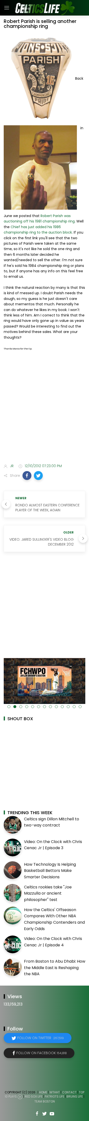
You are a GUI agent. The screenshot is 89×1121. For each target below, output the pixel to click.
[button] (26, 475)
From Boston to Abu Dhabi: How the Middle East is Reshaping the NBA (54, 967)
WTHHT (54, 1092)
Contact (69, 1092)
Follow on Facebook (41, 1052)
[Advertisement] (44, 411)
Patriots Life (54, 1097)
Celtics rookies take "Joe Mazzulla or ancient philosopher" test (48, 893)
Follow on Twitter (40, 1037)
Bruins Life (75, 1097)
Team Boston (44, 1101)
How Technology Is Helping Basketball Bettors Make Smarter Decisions (50, 871)
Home (43, 1092)
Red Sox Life (34, 1097)
